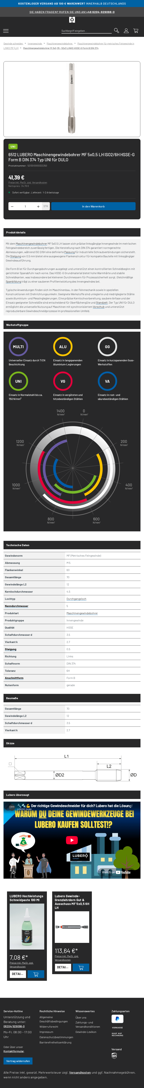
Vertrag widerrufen (18, 1061)
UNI (13, 146)
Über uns (81, 1017)
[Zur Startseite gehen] (72, 20)
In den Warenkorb (93, 206)
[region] (72, 99)
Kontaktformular (14, 1051)
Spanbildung (13, 281)
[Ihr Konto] (126, 30)
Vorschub (98, 306)
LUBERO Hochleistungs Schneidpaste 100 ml (26, 898)
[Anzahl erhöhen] (38, 206)
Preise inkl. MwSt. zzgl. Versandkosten (27, 182)
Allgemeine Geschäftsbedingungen (54, 1019)
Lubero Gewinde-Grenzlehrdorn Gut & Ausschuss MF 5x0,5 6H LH (72, 902)
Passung (69, 252)
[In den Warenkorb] (36, 974)
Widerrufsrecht (49, 1026)
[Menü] (6, 30)
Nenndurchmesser (16, 606)
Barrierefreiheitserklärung (55, 1042)
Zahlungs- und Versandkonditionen (88, 1024)
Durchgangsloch (76, 598)
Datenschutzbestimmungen (56, 1037)
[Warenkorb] (135, 30)
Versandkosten (80, 1072)
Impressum (46, 1031)
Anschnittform (14, 677)
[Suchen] (116, 30)
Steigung (15, 256)
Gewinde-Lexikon (86, 1031)
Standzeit (102, 302)
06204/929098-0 (14, 1026)
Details (18, 974)
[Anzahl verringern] (12, 206)
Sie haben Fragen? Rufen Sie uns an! (72, 12)
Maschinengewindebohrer (31, 243)
